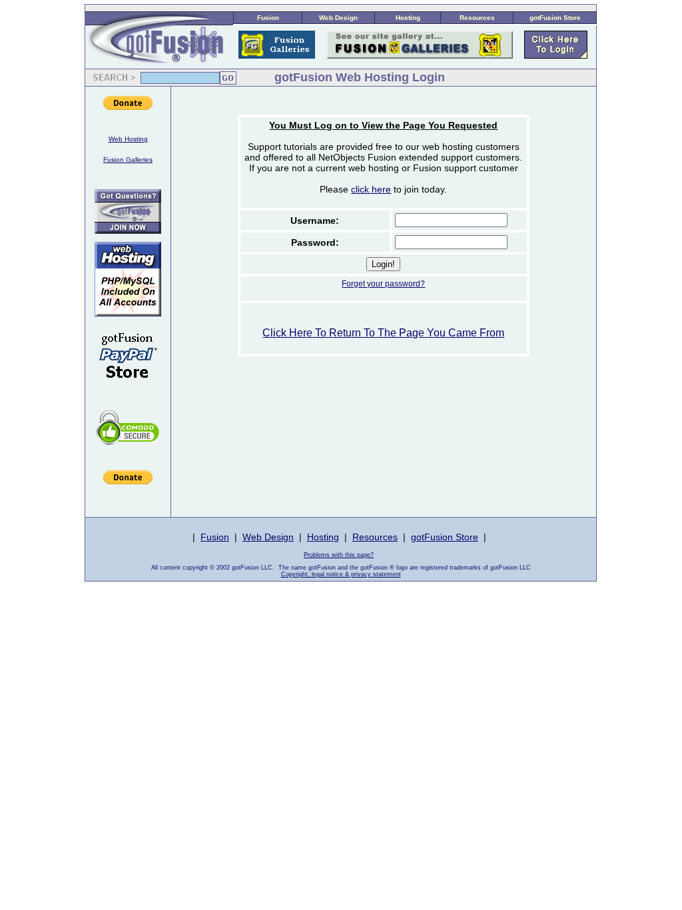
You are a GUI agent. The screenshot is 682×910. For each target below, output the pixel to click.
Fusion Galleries (128, 159)
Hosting (408, 17)
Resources (477, 17)
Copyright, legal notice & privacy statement (341, 574)
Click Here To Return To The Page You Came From (383, 332)
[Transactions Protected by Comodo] (128, 452)
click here (371, 189)
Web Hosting (128, 139)
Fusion (268, 17)
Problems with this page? (339, 555)
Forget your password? (383, 283)
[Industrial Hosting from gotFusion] (128, 312)
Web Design (338, 17)
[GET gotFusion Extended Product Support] (128, 230)
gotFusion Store (555, 17)
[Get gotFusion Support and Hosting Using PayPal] (128, 387)
